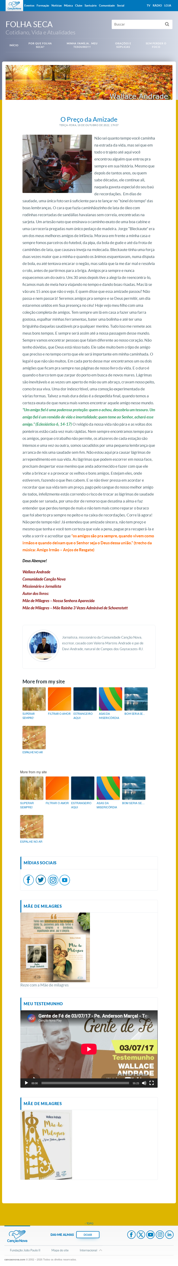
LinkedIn (169, 1235)
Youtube (150, 1235)
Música (68, 5)
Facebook (131, 1235)
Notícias (56, 5)
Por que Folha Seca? (40, 45)
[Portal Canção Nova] (14, 5)
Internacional (88, 1250)
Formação (43, 5)
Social (120, 5)
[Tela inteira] (151, 1083)
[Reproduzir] (26, 1083)
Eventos (29, 5)
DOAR (88, 1234)
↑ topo (89, 1223)
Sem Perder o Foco (156, 45)
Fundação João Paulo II (25, 1250)
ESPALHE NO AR (32, 752)
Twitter (141, 1235)
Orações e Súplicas (123, 45)
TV (148, 5)
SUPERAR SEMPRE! (28, 715)
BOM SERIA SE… (134, 713)
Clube (78, 5)
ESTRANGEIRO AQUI (83, 715)
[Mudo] (144, 1083)
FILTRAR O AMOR (59, 713)
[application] (88, 1049)
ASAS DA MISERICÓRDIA (109, 715)
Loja (167, 5)
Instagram (160, 1235)
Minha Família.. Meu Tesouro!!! (82, 45)
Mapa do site (60, 1250)
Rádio (157, 5)
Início (14, 45)
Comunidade (107, 5)
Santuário (91, 5)
